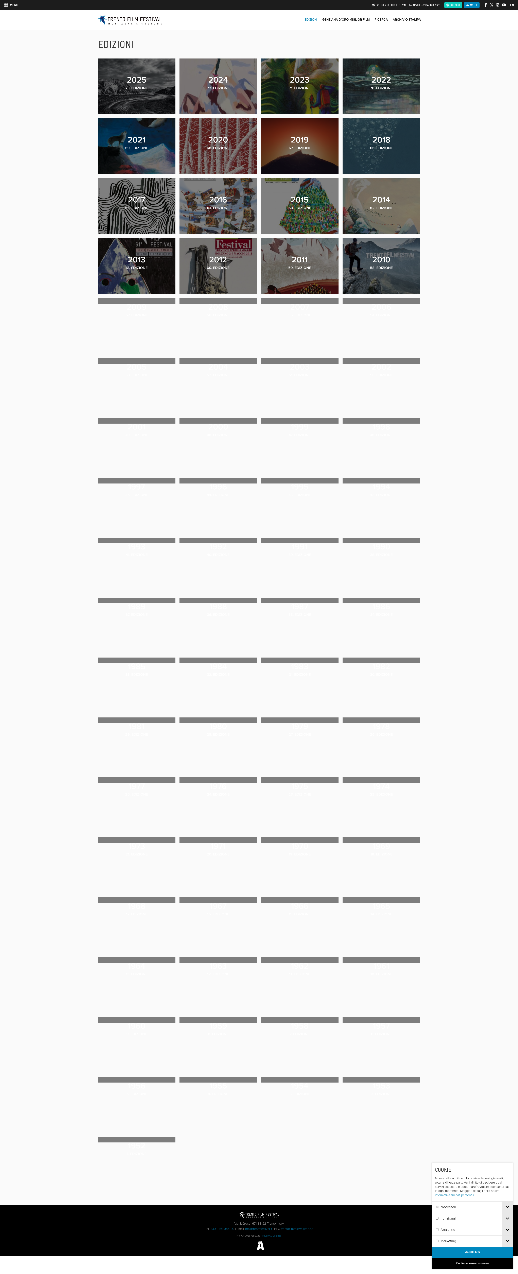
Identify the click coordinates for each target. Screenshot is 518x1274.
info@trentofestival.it (258, 1228)
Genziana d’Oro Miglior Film (346, 19)
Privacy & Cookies (271, 1236)
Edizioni (311, 19)
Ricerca (381, 19)
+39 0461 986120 (222, 1228)
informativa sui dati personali (454, 1195)
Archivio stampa (407, 19)
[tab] (507, 1207)
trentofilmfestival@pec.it (297, 1228)
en (512, 5)
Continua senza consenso (472, 1263)
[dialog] (472, 1215)
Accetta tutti (472, 1252)
